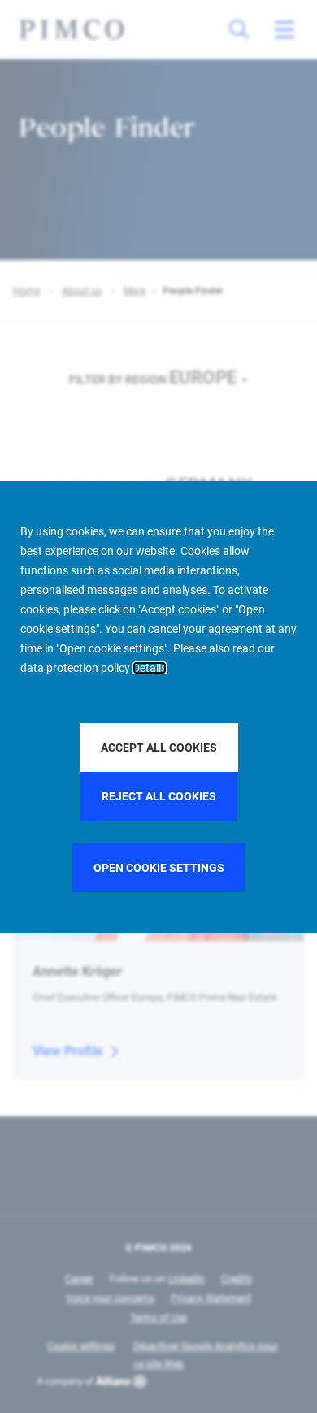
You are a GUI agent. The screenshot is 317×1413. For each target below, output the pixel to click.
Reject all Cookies (159, 796)
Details (149, 667)
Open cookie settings (158, 867)
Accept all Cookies (159, 747)
